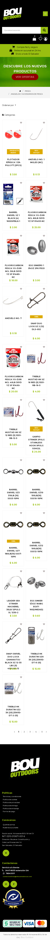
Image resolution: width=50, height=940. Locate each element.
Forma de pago (9, 811)
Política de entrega (10, 805)
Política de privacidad (11, 802)
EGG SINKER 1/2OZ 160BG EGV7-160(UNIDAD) (36, 605)
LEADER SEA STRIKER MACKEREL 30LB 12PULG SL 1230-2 (13, 606)
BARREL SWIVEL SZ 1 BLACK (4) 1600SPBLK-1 (13, 216)
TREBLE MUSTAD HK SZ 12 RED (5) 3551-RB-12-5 (13, 433)
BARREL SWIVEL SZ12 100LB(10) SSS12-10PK (36, 547)
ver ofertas (25, 76)
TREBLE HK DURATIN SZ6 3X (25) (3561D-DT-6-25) (36, 658)
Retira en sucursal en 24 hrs (27, 50)
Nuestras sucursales (10, 827)
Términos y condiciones (12, 796)
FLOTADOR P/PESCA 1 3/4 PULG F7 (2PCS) (13, 162)
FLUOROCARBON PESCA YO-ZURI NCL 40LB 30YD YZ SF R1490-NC (13, 382)
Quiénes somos (9, 825)
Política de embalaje (11, 808)
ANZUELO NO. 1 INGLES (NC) (36, 161)
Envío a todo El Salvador (27, 54)
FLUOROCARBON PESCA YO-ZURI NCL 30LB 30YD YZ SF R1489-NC (13, 271)
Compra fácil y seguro (27, 47)
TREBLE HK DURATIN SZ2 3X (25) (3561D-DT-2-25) (13, 711)
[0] (33, 39)
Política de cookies (10, 799)
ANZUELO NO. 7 (13, 318)
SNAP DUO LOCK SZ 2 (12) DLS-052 (36, 326)
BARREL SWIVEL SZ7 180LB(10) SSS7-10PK (13, 552)
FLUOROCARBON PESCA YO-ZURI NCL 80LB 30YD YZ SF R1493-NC (36, 216)
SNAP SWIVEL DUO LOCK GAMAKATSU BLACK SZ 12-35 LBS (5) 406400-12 (13, 661)
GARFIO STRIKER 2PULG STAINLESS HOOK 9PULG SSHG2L (36, 442)
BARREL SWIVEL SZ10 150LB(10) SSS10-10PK (36, 494)
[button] (10, 105)
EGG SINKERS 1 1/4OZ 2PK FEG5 (36, 267)
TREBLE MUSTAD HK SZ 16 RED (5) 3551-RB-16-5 (36, 381)
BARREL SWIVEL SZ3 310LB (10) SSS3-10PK (13, 494)
